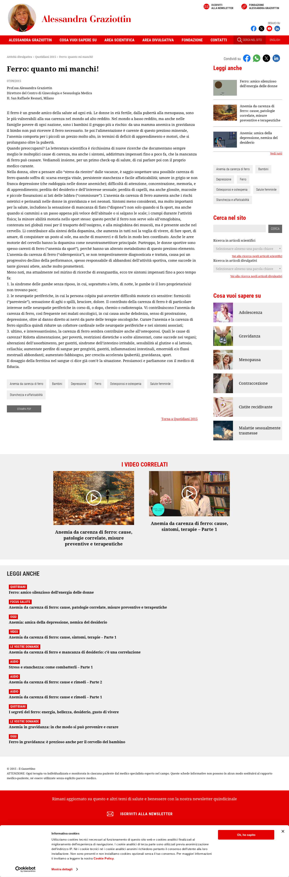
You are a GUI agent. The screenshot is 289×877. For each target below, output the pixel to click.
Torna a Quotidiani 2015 (179, 419)
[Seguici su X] (261, 28)
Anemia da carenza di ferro (26, 384)
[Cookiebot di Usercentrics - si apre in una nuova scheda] (25, 869)
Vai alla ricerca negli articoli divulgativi (256, 276)
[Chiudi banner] (283, 831)
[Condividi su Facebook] (247, 58)
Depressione (78, 384)
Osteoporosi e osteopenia (125, 384)
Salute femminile (160, 384)
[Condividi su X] (266, 58)
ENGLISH (275, 40)
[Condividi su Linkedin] (276, 58)
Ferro (98, 384)
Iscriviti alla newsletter (222, 6)
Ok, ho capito (246, 834)
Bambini (57, 384)
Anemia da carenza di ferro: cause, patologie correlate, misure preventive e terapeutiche (260, 113)
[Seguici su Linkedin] (277, 28)
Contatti (219, 40)
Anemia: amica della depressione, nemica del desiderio (259, 138)
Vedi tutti (276, 153)
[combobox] (247, 248)
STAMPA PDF (24, 408)
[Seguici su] (269, 28)
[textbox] (247, 248)
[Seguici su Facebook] (254, 28)
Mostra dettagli (62, 869)
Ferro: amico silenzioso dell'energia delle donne (258, 83)
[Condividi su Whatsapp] (256, 58)
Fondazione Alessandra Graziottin (264, 6)
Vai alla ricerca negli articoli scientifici (257, 256)
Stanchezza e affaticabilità (26, 395)
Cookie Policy (104, 858)
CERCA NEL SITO (252, 40)
